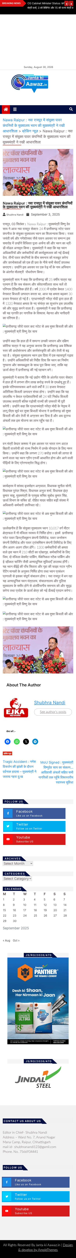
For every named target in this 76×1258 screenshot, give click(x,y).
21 (64, 910)
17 (24, 910)
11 (35, 905)
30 (14, 921)
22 (4, 915)
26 (45, 915)
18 (35, 910)
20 (55, 910)
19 (45, 910)
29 (4, 921)
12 (45, 905)
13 (55, 905)
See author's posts (53, 712)
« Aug (6, 940)
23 (14, 915)
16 (14, 910)
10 (24, 905)
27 (55, 915)
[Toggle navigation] (15, 109)
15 (4, 910)
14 (65, 905)
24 (25, 915)
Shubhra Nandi (49, 702)
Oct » (16, 940)
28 (65, 915)
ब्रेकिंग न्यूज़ (7, 753)
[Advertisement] (38, 39)
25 (35, 915)
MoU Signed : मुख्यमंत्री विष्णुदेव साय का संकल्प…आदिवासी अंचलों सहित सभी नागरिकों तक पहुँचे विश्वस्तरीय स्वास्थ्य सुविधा (55, 772)
